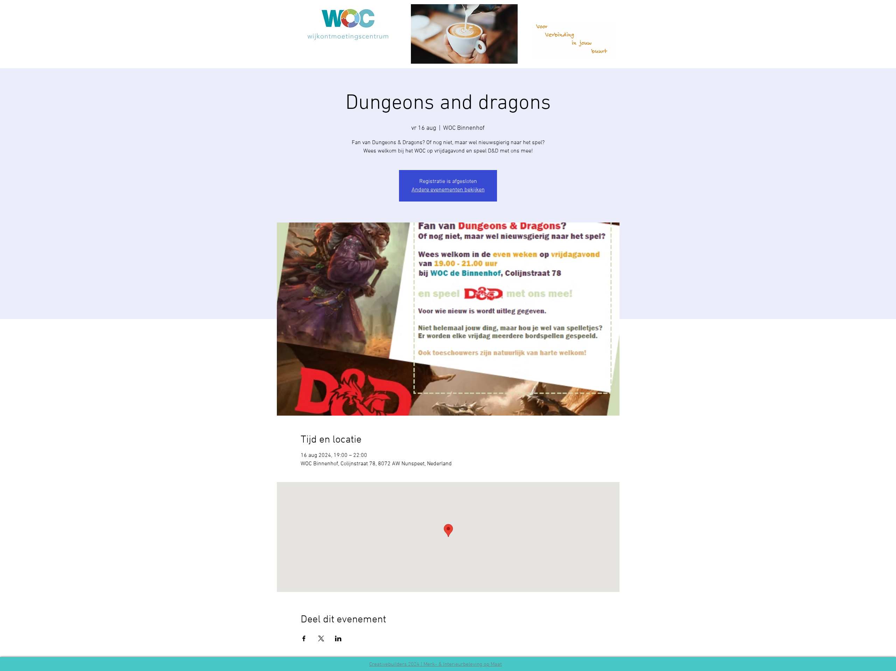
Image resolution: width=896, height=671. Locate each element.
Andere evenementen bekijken (448, 189)
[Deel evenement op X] (321, 638)
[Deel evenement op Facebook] (304, 638)
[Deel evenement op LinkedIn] (338, 638)
